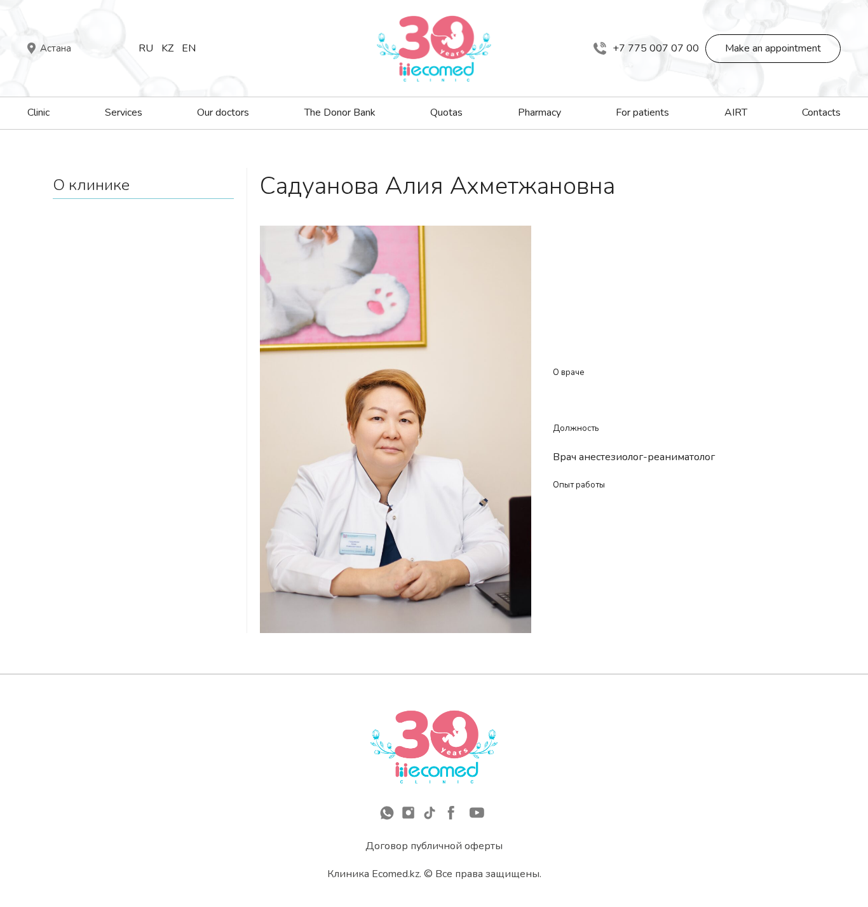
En (189, 48)
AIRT (735, 112)
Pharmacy (539, 112)
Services (123, 112)
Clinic (38, 112)
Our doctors (223, 112)
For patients (642, 112)
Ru (146, 48)
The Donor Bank (340, 112)
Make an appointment (773, 48)
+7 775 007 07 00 (656, 48)
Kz (167, 48)
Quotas (446, 112)
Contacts (821, 112)
